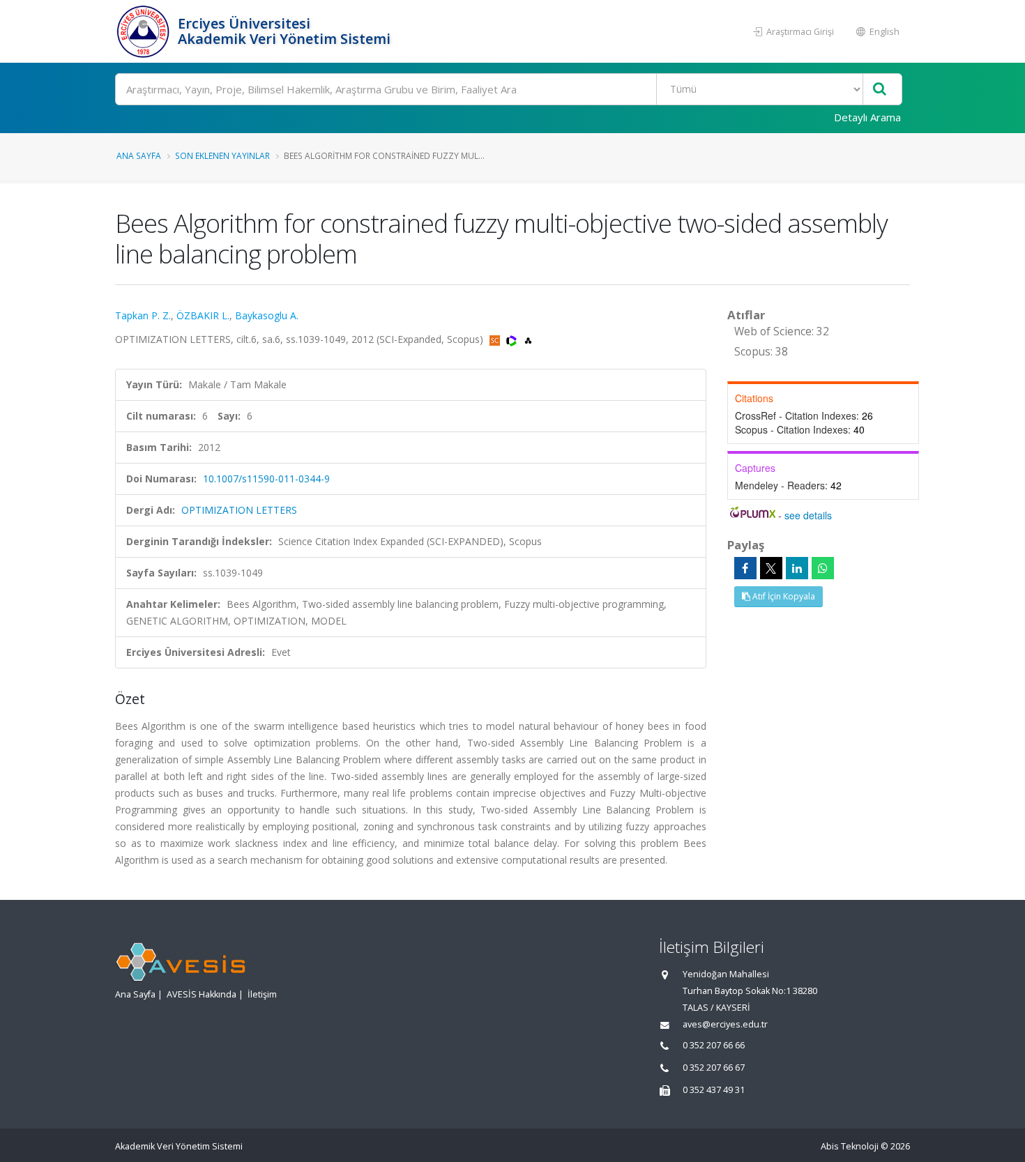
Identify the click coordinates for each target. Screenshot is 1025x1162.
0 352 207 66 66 (714, 1045)
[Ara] (879, 89)
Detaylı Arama (867, 117)
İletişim (262, 994)
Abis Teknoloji (850, 1146)
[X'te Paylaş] (771, 568)
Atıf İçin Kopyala (782, 596)
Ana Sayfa (138, 155)
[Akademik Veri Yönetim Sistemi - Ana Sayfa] (144, 31)
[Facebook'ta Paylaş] (745, 568)
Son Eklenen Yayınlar (222, 155)
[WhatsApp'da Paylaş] (823, 568)
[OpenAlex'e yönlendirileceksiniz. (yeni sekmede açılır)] (528, 339)
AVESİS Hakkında (201, 994)
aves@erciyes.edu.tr (725, 1024)
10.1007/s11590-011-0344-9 (266, 478)
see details (808, 515)
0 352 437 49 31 (714, 1090)
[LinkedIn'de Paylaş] (797, 568)
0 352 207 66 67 (714, 1067)
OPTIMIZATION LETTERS (239, 510)
